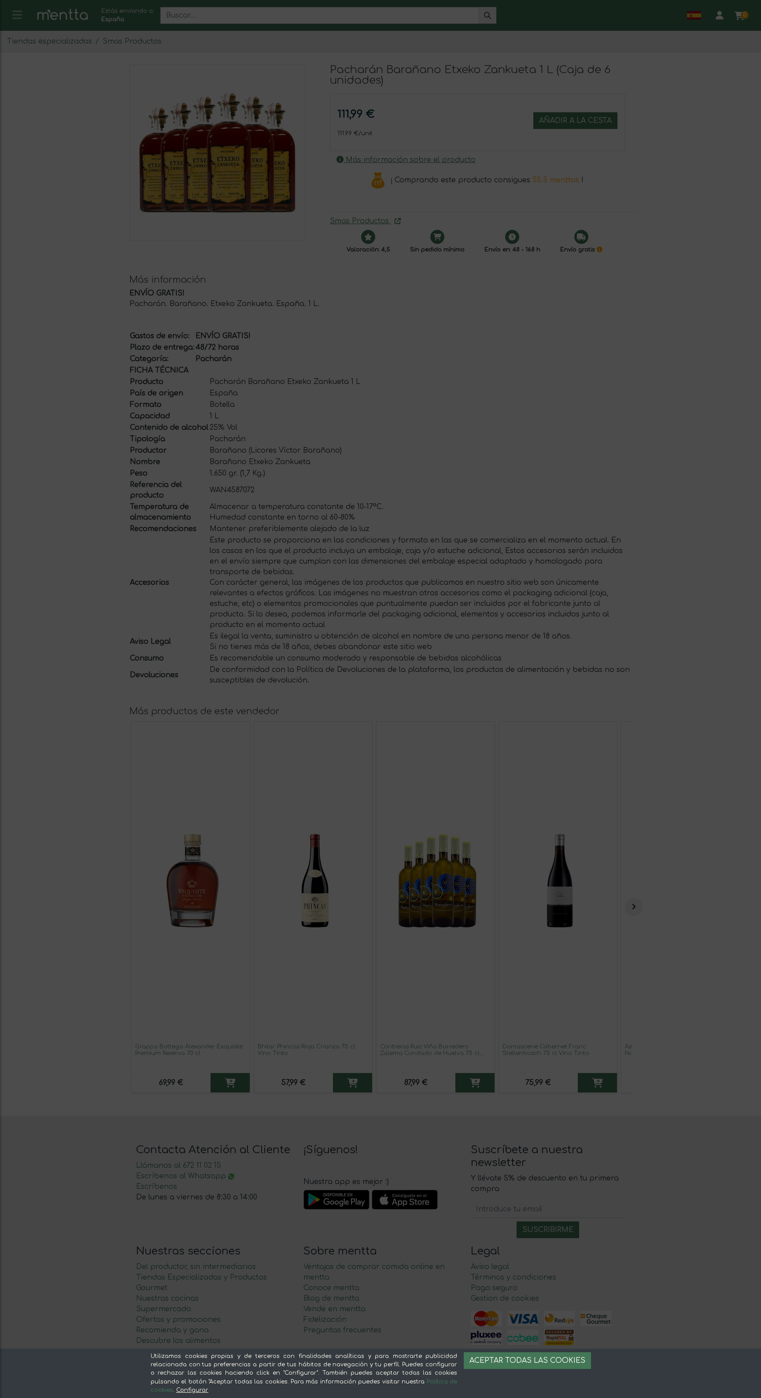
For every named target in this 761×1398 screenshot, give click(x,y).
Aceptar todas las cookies (527, 1361)
